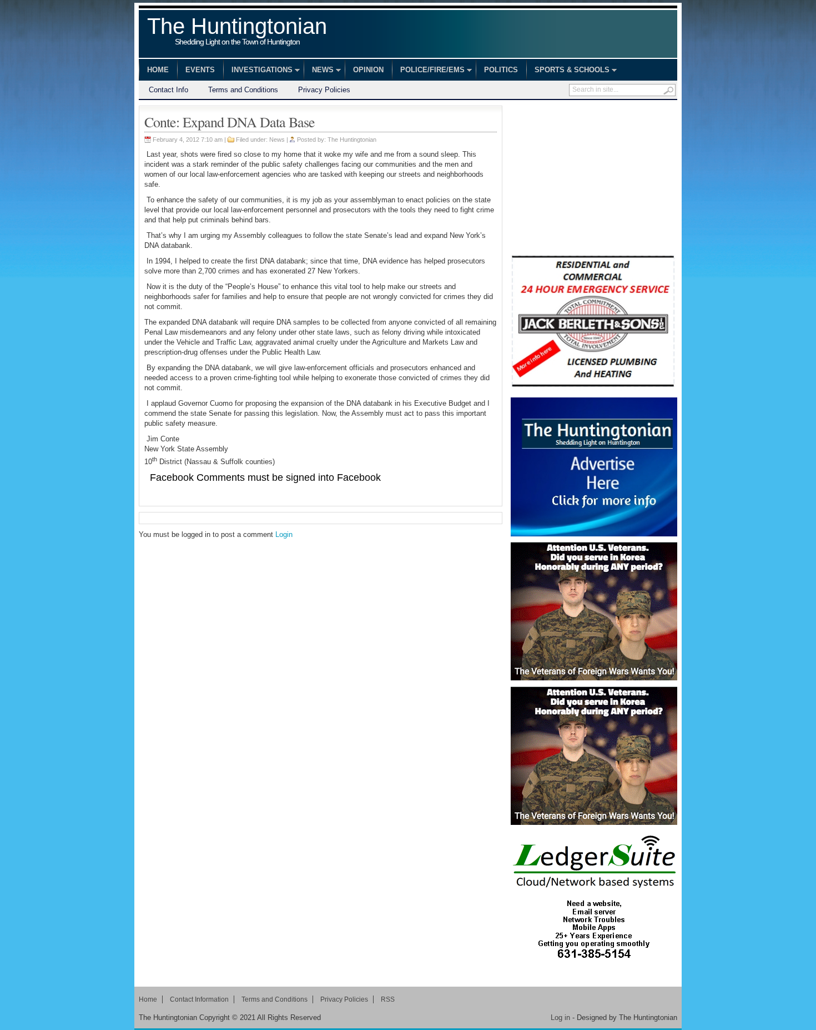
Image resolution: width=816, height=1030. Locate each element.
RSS (388, 999)
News (319, 71)
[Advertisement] (594, 175)
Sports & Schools (568, 71)
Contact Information (199, 999)
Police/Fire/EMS (428, 71)
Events (200, 70)
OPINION (368, 70)
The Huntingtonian (237, 32)
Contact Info (168, 90)
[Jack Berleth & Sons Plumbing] (594, 322)
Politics (501, 70)
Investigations (258, 71)
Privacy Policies (324, 90)
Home (158, 70)
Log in (560, 1017)
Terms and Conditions (243, 90)
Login (284, 534)
